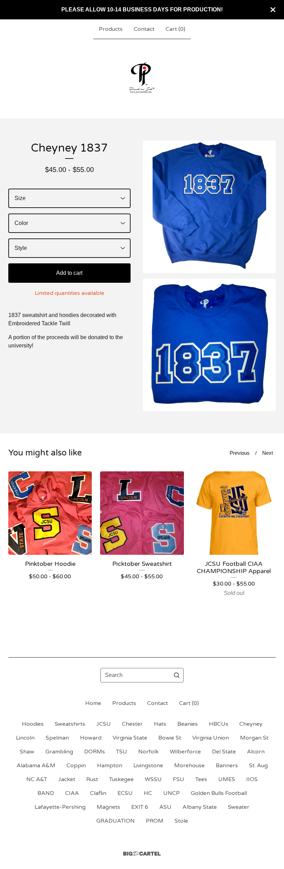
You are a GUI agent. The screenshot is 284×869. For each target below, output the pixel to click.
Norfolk (148, 751)
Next (267, 453)
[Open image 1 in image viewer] (209, 207)
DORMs (94, 751)
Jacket (66, 779)
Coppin (76, 765)
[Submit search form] (176, 675)
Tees (201, 779)
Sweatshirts (70, 724)
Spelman (57, 737)
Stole (181, 820)
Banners (227, 765)
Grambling (59, 751)
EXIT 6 (139, 807)
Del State (224, 751)
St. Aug (258, 765)
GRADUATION (115, 820)
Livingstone (148, 765)
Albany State (200, 807)
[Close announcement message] (272, 9)
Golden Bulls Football (219, 793)
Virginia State (130, 737)
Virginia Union (210, 737)
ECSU (125, 793)
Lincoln (25, 737)
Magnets (108, 807)
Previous (240, 453)
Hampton (109, 765)
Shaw (27, 751)
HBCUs (218, 724)
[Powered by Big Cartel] (142, 854)
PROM (154, 820)
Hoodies (33, 724)
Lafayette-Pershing (60, 807)
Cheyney (251, 724)
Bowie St (169, 737)
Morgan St (254, 737)
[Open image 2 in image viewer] (209, 345)
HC (148, 793)
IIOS (252, 779)
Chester (132, 724)
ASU (165, 807)
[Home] (142, 79)
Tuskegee (121, 779)
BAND (45, 793)
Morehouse (189, 765)
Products (111, 29)
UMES (226, 779)
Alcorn (256, 751)
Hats (160, 724)
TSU (121, 751)
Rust (92, 779)
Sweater (238, 807)
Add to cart (69, 273)
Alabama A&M (36, 765)
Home (93, 703)
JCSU (103, 724)
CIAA (72, 793)
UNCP (171, 793)
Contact (144, 29)
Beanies (187, 724)
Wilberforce (185, 751)
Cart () (175, 29)
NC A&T (36, 779)
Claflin (98, 793)
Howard (90, 737)
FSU (178, 779)
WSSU (153, 779)
